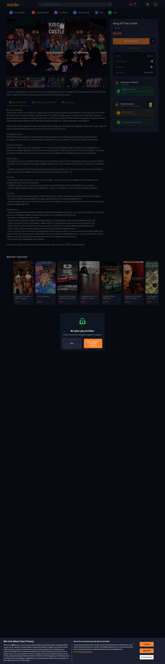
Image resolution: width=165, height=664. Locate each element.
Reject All (146, 651)
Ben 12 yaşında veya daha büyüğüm (93, 343)
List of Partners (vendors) (83, 652)
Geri (72, 343)
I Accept (147, 644)
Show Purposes (146, 657)
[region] (82, 651)
